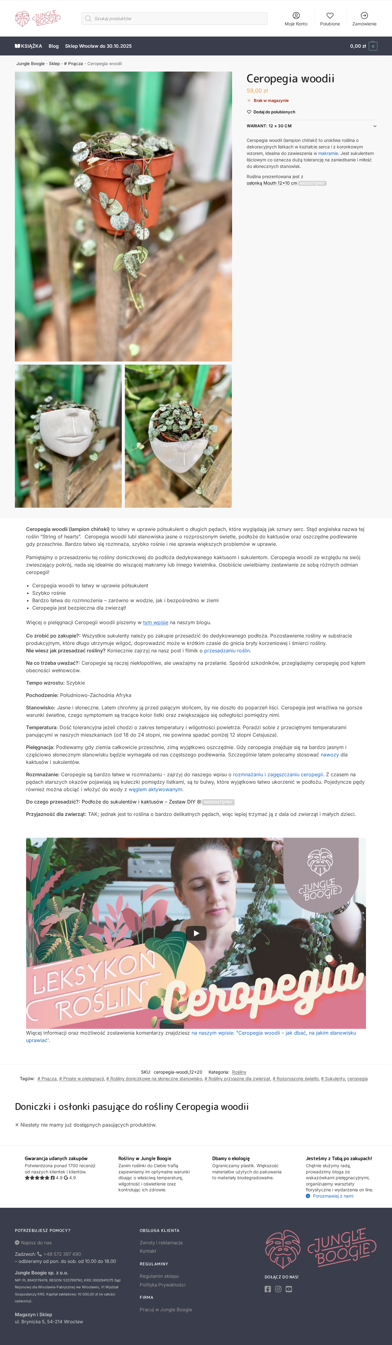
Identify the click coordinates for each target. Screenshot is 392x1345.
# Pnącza (73, 63)
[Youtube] (289, 1289)
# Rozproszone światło (296, 1078)
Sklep (54, 63)
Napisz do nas (36, 1243)
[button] (363, 46)
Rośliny (239, 1072)
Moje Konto (296, 23)
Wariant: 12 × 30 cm (269, 126)
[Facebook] (268, 1289)
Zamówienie (364, 23)
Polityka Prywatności (163, 1285)
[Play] (196, 933)
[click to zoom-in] (123, 216)
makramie (328, 153)
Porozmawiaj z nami (332, 1195)
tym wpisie (155, 622)
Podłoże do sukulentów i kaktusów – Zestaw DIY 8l (141, 802)
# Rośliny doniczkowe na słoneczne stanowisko (154, 1078)
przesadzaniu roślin (227, 650)
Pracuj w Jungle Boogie (166, 1309)
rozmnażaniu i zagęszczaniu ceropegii (278, 774)
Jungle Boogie (30, 63)
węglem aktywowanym (155, 789)
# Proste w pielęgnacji (81, 1078)
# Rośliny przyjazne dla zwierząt (237, 1078)
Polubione (330, 23)
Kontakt (148, 1251)
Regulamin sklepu (159, 1276)
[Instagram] (278, 1289)
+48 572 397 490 (62, 1254)
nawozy (330, 754)
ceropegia (357, 1078)
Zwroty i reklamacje (161, 1243)
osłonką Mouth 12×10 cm (272, 183)
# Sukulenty (333, 1078)
